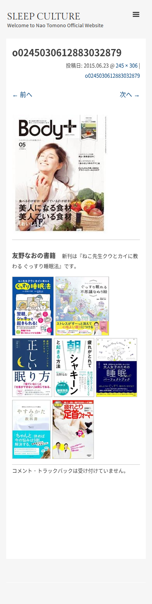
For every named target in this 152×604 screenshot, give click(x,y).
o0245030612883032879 (112, 75)
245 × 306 (127, 65)
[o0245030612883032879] (60, 231)
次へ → (130, 94)
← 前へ (22, 94)
